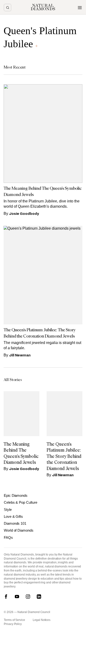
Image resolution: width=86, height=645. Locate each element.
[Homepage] (43, 7)
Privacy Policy (13, 624)
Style (8, 510)
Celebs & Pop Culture (20, 502)
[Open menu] (79, 7)
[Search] (7, 7)
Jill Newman (20, 355)
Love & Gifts (13, 516)
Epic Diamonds (15, 495)
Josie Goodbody (24, 214)
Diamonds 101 (15, 523)
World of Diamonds (18, 530)
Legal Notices (41, 620)
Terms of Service (14, 620)
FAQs (8, 537)
